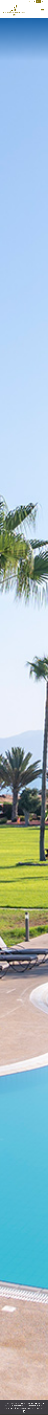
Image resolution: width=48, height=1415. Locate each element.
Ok (24, 1411)
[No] (45, 1407)
